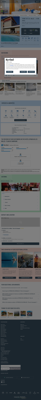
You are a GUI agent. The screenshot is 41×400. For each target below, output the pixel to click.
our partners (11, 65)
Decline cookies (23, 71)
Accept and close (31, 71)
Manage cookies (9, 71)
